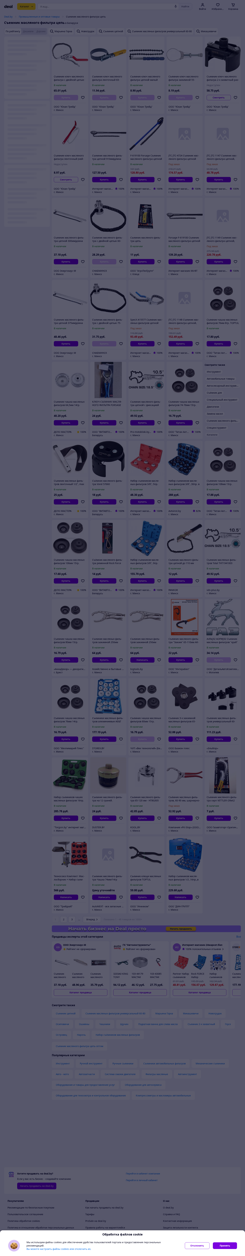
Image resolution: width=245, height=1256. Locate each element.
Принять (225, 1245)
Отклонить (197, 1245)
